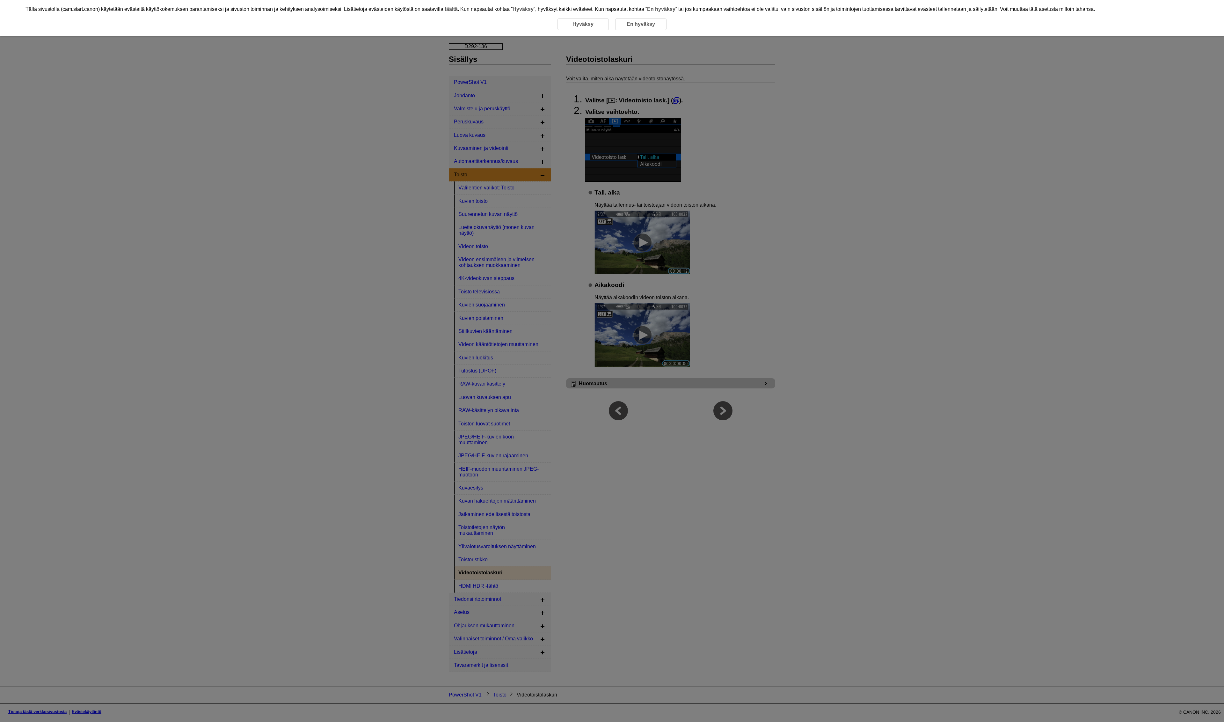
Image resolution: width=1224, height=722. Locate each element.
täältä (451, 9)
